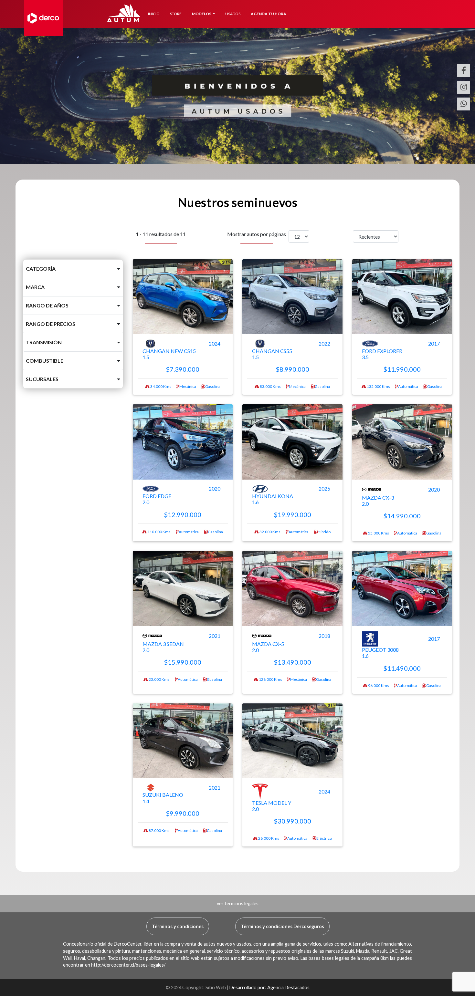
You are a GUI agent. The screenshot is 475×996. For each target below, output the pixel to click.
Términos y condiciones (178, 926)
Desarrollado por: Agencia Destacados (269, 987)
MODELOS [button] (202, 13)
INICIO (154, 13)
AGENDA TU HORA (268, 13)
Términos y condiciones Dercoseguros (282, 926)
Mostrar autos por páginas (256, 234)
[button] (73, 269)
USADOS (232, 13)
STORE (176, 13)
